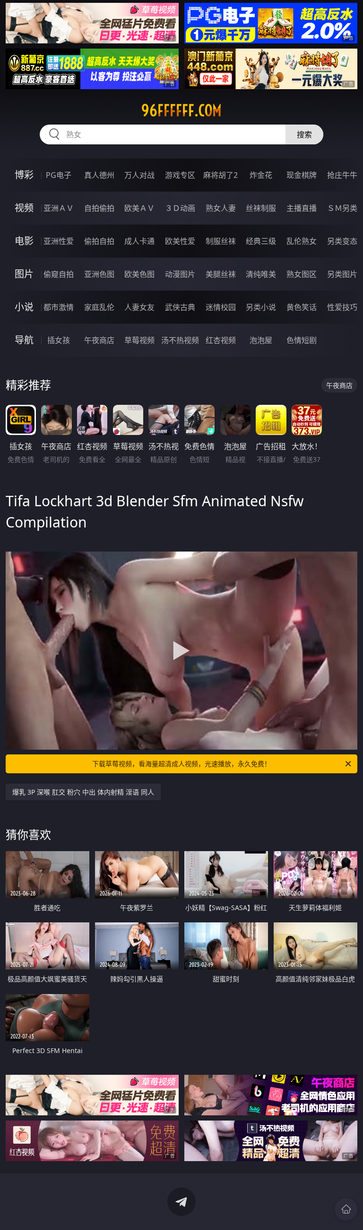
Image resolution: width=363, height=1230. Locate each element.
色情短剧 (301, 340)
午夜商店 (99, 340)
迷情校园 (221, 307)
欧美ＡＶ (139, 208)
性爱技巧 (342, 307)
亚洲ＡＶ (58, 208)
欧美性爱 (180, 241)
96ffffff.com (181, 110)
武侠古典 (180, 307)
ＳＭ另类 (342, 208)
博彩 (24, 174)
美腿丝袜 (221, 274)
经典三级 (261, 241)
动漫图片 (180, 274)
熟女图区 (301, 274)
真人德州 (99, 175)
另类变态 (342, 241)
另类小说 (261, 307)
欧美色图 (139, 274)
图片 (24, 274)
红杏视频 (221, 340)
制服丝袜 (221, 241)
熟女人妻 (221, 208)
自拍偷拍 (99, 208)
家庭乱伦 (99, 307)
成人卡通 (139, 241)
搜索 (304, 134)
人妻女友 (139, 307)
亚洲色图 (99, 274)
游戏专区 (180, 175)
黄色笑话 (301, 307)
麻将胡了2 (220, 175)
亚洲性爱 (58, 241)
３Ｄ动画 (180, 208)
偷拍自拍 (99, 241)
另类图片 (342, 274)
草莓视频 (139, 340)
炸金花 (261, 175)
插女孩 (58, 340)
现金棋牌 (301, 175)
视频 (24, 207)
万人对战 (139, 175)
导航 (24, 340)
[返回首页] (346, 1209)
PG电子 (58, 175)
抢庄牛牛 (342, 175)
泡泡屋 (261, 340)
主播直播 (301, 208)
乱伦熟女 (301, 241)
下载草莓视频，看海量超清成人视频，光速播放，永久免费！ (181, 763)
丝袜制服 (261, 208)
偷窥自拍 (58, 274)
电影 (24, 240)
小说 (24, 307)
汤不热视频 (180, 340)
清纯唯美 (261, 274)
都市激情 (58, 307)
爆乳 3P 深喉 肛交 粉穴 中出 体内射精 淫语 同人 (83, 791)
